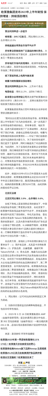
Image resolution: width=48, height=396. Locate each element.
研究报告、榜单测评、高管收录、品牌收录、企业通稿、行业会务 (24, 388)
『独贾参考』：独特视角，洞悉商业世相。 (24, 376)
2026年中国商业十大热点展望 (24, 369)
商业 (25, 3)
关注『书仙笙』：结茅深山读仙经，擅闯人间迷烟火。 (24, 385)
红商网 (12, 8)
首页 (21, 3)
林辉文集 (17, 373)
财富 (41, 3)
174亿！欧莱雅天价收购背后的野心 (18, 344)
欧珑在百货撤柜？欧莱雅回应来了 (17, 357)
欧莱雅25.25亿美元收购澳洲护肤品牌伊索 (21, 353)
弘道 (45, 3)
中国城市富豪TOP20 (28, 367)
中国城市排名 (17, 367)
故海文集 (30, 373)
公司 (33, 3)
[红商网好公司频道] (5, 3)
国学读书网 (24, 373)
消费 (29, 3)
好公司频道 (20, 8)
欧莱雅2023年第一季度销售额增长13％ (20, 339)
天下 (37, 3)
